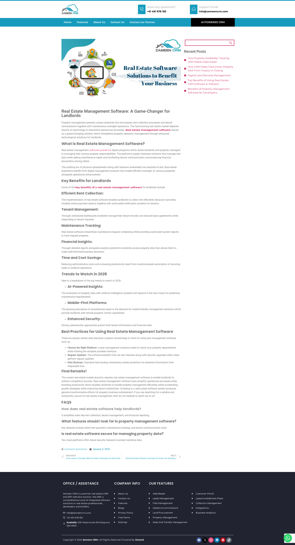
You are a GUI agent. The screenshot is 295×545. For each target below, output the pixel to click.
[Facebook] (199, 540)
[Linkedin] (217, 540)
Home (67, 22)
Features (82, 22)
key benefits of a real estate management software (108, 187)
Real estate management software (148, 130)
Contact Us (117, 22)
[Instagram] (211, 540)
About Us (99, 22)
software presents (100, 150)
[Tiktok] (229, 540)
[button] (209, 43)
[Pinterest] (223, 540)
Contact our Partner (142, 22)
